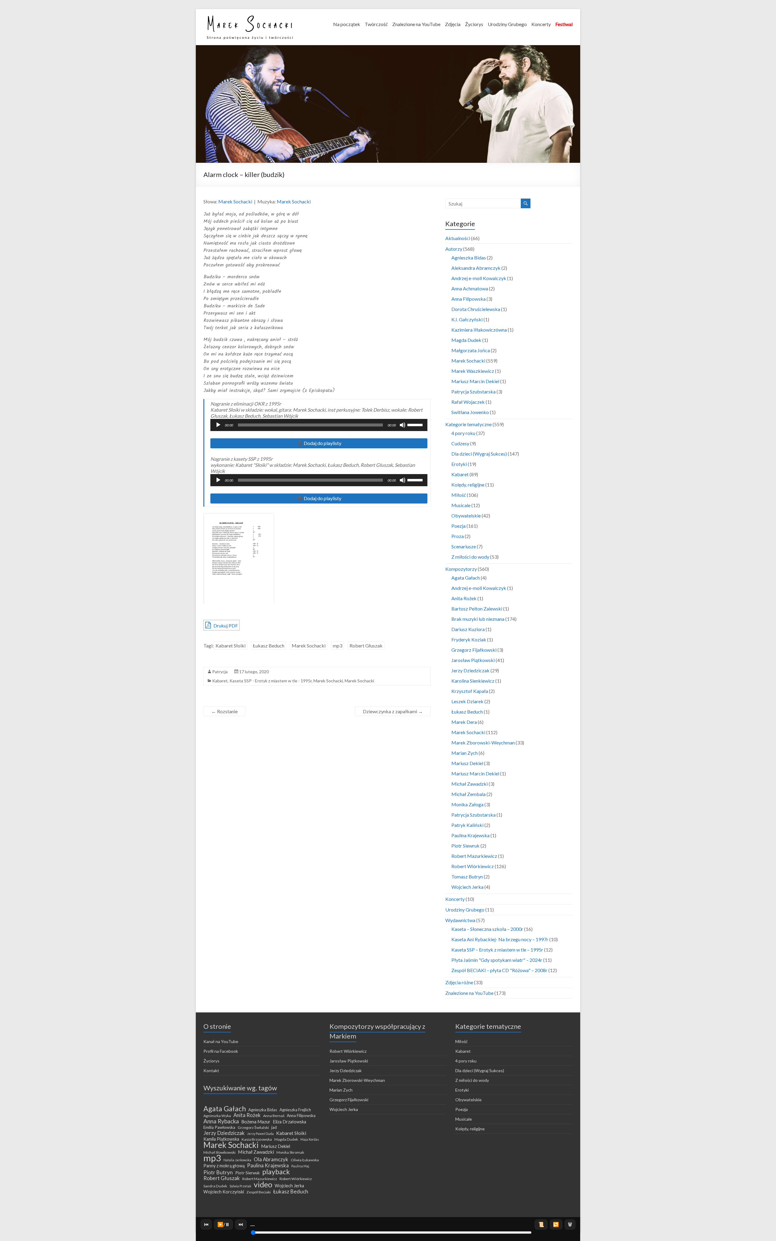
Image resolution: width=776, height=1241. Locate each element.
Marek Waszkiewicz (472, 371)
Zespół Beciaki (258, 1192)
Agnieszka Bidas (468, 257)
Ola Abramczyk (271, 1159)
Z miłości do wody (470, 557)
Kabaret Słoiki (231, 645)
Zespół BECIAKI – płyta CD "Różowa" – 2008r (499, 970)
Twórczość (376, 24)
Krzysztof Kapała (469, 691)
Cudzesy (460, 443)
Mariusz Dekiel (467, 763)
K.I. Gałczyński (467, 319)
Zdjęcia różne (459, 982)
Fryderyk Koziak (468, 639)
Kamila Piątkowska (221, 1139)
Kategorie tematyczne (468, 424)
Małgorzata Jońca (470, 350)
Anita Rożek (464, 598)
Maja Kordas (309, 1139)
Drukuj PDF (225, 625)
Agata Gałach (465, 577)
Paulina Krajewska (470, 835)
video (263, 1184)
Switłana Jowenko (470, 412)
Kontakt (211, 1070)
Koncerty (541, 24)
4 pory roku (463, 433)
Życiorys (474, 24)
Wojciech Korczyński (223, 1191)
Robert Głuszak (366, 645)
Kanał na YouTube (220, 1041)
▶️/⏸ (223, 1224)
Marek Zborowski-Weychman (483, 742)
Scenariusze (463, 546)
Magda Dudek (466, 340)
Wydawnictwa (460, 920)
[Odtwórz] (218, 425)
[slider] (415, 424)
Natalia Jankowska (237, 1160)
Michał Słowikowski (219, 1152)
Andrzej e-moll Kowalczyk (478, 278)
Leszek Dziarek (467, 701)
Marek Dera (464, 722)
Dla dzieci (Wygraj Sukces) (479, 454)
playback (276, 1171)
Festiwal (564, 24)
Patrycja (220, 671)
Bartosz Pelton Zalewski (476, 608)
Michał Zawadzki (469, 784)
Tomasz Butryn (467, 876)
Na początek (346, 24)
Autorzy (453, 249)
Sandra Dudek (215, 1186)
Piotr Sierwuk (247, 1172)
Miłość (458, 495)
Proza (457, 536)
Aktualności (457, 238)
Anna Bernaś (273, 1115)
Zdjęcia (452, 24)
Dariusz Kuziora (468, 629)
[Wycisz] (403, 425)
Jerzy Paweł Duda (260, 1134)
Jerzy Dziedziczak (470, 670)
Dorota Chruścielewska (475, 309)
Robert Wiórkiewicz (472, 866)
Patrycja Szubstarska (473, 391)
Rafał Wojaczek (468, 402)
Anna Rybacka (221, 1121)
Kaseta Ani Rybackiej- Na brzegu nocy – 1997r (499, 939)
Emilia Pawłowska (219, 1127)
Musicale (460, 505)
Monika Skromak (290, 1152)
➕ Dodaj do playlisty (319, 443)
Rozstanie (224, 711)
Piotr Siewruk (465, 845)
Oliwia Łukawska (305, 1160)
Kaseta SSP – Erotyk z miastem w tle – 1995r (497, 949)
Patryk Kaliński (467, 825)
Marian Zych (464, 753)
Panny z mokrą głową (224, 1165)
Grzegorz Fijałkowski (474, 650)
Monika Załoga (467, 804)
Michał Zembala (468, 794)
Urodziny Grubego (507, 24)
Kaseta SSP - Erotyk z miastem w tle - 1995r (270, 680)
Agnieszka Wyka (217, 1115)
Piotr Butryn (218, 1172)
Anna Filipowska (468, 299)
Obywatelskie (466, 515)
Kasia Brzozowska (257, 1139)
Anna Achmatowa (469, 288)
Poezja (458, 526)
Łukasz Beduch (268, 645)
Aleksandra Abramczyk (475, 268)
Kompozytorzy (461, 569)
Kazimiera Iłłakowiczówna (479, 330)
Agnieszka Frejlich (295, 1109)
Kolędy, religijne (467, 484)
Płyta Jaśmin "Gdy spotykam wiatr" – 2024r (496, 960)
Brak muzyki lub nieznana (477, 619)
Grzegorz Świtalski (253, 1127)
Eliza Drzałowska (289, 1121)
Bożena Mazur (255, 1121)
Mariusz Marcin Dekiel (475, 381)
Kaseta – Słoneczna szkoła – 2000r (487, 929)
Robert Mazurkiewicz (474, 856)
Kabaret (220, 680)
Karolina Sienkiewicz (472, 681)
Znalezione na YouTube (416, 24)
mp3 (337, 645)
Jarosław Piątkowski (473, 660)
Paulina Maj (300, 1166)
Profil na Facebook (220, 1051)
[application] (318, 425)
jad (274, 1127)
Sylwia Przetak (240, 1186)
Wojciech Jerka (467, 887)
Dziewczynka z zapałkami (393, 711)
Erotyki (459, 464)
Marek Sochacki (235, 201)
